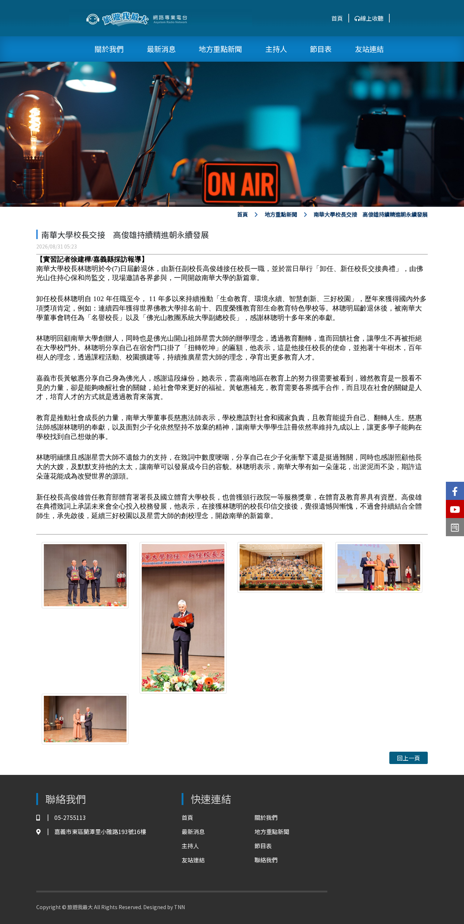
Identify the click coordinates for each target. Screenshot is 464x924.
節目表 (321, 49)
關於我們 (109, 49)
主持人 (276, 49)
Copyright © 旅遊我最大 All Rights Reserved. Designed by (105, 907)
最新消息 (161, 49)
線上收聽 (372, 18)
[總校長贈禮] (378, 566)
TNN (179, 907)
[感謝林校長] (85, 718)
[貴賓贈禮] (85, 574)
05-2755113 (70, 817)
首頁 (337, 18)
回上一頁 (408, 757)
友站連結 (369, 49)
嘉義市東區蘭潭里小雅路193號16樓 (100, 831)
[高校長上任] (183, 616)
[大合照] (281, 566)
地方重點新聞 (220, 49)
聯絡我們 (266, 859)
